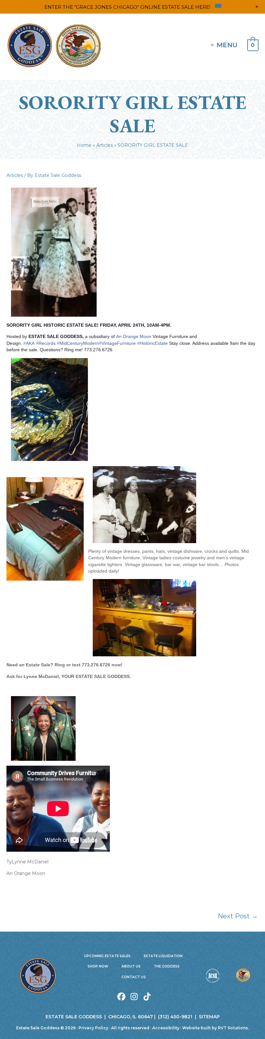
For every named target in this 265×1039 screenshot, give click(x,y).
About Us (131, 966)
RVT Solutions (233, 1027)
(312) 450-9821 (175, 1017)
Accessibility (165, 1027)
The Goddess (167, 966)
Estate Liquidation (163, 956)
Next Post (238, 916)
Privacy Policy (93, 1027)
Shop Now (98, 966)
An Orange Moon (133, 336)
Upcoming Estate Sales (107, 956)
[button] (121, 996)
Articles (14, 175)
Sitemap (209, 1017)
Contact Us (134, 977)
